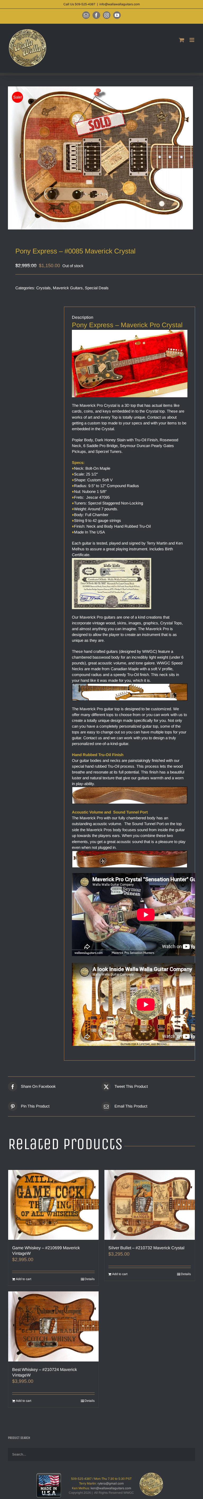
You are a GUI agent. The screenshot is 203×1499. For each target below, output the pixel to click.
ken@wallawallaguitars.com (111, 1488)
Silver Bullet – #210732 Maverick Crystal (146, 1248)
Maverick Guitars (68, 288)
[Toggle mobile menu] (192, 40)
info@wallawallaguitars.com (119, 4)
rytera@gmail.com (111, 1483)
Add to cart (23, 1279)
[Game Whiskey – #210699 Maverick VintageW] (53, 1205)
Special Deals (97, 288)
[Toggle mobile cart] (181, 40)
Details (90, 1279)
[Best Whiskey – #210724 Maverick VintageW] (53, 1326)
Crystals (43, 288)
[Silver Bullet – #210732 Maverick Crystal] (149, 1205)
